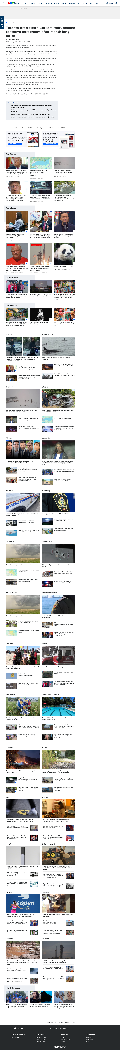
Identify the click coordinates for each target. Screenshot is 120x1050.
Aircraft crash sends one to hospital (53, 667)
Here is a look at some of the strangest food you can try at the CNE (64, 324)
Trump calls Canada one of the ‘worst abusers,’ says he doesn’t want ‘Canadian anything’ (16, 172)
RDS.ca (88, 1041)
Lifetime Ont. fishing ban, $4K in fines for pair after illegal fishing (58, 616)
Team (73, 1022)
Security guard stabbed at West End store (55, 514)
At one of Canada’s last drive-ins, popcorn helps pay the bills (40, 295)
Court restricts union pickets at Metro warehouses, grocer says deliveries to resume (31, 106)
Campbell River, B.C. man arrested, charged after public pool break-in (58, 718)
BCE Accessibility (15, 1037)
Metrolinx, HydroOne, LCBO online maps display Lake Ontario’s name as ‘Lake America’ (38, 173)
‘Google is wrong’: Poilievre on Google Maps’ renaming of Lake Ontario (64, 235)
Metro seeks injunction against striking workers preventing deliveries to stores (33, 110)
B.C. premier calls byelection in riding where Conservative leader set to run (63, 736)
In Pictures (48, 3)
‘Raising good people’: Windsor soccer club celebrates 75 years (20, 718)
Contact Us (57, 1022)
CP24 (62, 1037)
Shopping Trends (74, 3)
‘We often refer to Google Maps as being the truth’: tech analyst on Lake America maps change (40, 235)
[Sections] (3, 3)
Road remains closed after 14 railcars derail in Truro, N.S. (26, 521)
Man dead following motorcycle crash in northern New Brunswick (22, 514)
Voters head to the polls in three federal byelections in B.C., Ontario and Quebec (20, 820)
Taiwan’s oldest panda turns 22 (64, 267)
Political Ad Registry (41, 1041)
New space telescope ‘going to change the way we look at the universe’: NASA (40, 268)
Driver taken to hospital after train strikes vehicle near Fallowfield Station (58, 411)
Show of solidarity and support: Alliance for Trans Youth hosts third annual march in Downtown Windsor (28, 726)
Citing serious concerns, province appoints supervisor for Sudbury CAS (63, 624)
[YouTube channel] (19, 1028)
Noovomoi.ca (89, 1039)
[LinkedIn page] (22, 1028)
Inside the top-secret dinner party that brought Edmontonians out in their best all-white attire (64, 198)
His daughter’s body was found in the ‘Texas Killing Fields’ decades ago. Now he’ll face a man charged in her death (16, 198)
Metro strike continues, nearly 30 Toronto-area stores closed (30, 114)
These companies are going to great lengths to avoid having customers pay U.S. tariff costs (40, 197)
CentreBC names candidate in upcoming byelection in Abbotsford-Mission (64, 375)
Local (25, 3)
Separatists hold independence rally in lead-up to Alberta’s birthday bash (64, 470)
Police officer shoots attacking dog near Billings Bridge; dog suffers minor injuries (64, 428)
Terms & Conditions (41, 1039)
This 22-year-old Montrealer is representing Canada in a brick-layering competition (27, 479)
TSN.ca (63, 1041)
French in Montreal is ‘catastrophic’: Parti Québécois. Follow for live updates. (19, 462)
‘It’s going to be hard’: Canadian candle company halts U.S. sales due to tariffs (56, 820)
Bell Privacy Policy (41, 1037)
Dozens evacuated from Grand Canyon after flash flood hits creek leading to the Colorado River (22, 962)
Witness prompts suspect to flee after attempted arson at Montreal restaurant (28, 469)
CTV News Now (87, 3)
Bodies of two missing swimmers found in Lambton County (27, 674)
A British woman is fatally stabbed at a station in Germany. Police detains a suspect (64, 789)
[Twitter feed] (12, 1028)
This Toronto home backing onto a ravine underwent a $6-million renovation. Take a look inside (16, 324)
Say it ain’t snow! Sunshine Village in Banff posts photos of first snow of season (64, 172)
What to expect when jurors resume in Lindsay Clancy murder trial (15, 235)
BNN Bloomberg (65, 1039)
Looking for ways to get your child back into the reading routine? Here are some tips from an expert (64, 297)
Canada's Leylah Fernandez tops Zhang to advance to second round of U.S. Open (21, 915)
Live (96, 3)
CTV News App (49, 1022)
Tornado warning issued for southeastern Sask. (21, 565)
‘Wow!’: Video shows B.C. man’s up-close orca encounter (56, 358)
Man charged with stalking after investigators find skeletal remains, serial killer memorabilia (58, 771)
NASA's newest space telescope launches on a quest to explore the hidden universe (58, 961)
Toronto (8, 23)
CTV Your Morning (60, 3)
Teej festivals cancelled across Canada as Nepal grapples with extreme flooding (27, 779)
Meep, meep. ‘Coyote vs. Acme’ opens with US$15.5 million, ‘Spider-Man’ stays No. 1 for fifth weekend (58, 867)
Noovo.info (89, 1037)
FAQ (62, 1022)
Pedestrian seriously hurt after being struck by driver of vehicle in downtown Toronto (29, 377)
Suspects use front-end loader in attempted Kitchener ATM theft (63, 572)
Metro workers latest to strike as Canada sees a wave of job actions (33, 117)
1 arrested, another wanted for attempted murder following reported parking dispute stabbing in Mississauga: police (22, 359)
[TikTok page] (15, 1028)
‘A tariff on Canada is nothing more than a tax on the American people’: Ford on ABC (17, 268)
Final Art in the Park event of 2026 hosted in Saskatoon (28, 621)
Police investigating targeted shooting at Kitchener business (58, 565)
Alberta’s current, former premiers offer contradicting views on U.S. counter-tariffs (64, 634)
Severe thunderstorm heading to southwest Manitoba (63, 519)
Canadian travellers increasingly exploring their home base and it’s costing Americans (16, 296)
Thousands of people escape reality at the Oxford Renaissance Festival (22, 667)
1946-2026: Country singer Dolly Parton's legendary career (39, 323)
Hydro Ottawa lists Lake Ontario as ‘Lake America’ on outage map (64, 417)
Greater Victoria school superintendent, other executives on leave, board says (64, 726)
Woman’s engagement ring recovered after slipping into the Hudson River (63, 779)
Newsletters (68, 1022)
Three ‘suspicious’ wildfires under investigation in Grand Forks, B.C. (22, 771)
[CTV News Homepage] (14, 3)
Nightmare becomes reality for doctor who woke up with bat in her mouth (40, 1006)
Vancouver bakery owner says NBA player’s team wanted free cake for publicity (64, 1006)
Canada (32, 3)
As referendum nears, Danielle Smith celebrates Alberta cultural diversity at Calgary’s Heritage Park (28, 418)
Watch (40, 3)
